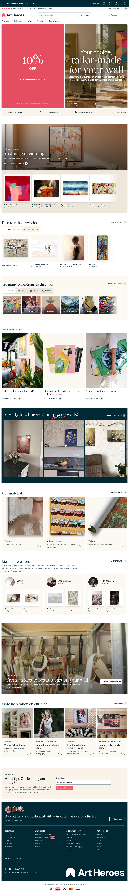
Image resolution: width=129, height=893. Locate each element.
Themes (48, 291)
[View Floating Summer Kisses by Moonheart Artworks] (29, 437)
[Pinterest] (17, 858)
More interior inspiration (113, 415)
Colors (35, 291)
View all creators (117, 561)
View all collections (115, 284)
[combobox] (58, 15)
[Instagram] (13, 858)
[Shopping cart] (125, 15)
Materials (40, 21)
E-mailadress (60, 778)
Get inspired (118, 703)
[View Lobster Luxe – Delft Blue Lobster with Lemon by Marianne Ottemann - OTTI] (66, 446)
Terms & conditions (48, 884)
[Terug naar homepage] (13, 15)
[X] (23, 858)
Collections (18, 21)
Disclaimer (59, 884)
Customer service (75, 831)
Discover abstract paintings (14, 163)
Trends (10, 291)
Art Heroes (102, 831)
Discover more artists (110, 681)
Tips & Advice (54, 21)
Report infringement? (70, 884)
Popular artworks (13, 229)
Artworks (5, 21)
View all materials (116, 492)
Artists (29, 21)
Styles (23, 291)
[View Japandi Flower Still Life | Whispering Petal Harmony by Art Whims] (108, 442)
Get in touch (118, 819)
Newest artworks (32, 229)
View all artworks (117, 222)
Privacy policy (82, 884)
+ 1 (82, 104)
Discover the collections (33, 80)
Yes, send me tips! (64, 788)
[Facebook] (20, 858)
